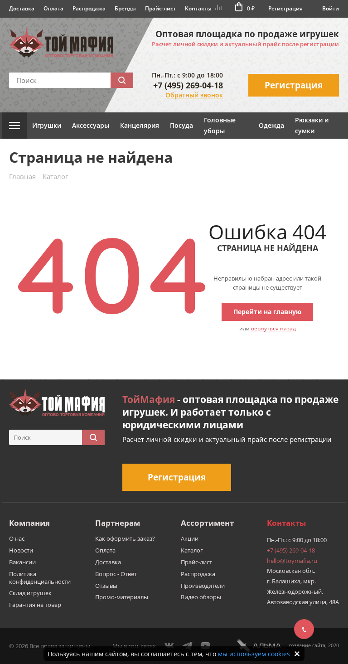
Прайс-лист (160, 8)
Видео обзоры (201, 597)
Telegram (187, 646)
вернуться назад (273, 328)
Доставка (21, 8)
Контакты (198, 8)
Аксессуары (90, 125)
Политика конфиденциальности (40, 578)
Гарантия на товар (35, 605)
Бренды (125, 8)
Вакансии (22, 562)
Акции (189, 538)
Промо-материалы (121, 597)
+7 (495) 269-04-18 (188, 85)
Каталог (192, 550)
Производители (203, 586)
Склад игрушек (30, 593)
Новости (21, 550)
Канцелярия (139, 125)
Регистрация (285, 8)
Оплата (53, 8)
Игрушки (46, 125)
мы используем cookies (254, 653)
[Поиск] (122, 80)
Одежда (271, 125)
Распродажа (89, 8)
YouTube (206, 646)
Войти (330, 8)
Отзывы (106, 586)
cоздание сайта (307, 645)
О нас (16, 538)
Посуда (181, 125)
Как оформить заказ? (125, 538)
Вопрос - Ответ (116, 574)
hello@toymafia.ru (292, 561)
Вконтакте (169, 646)
